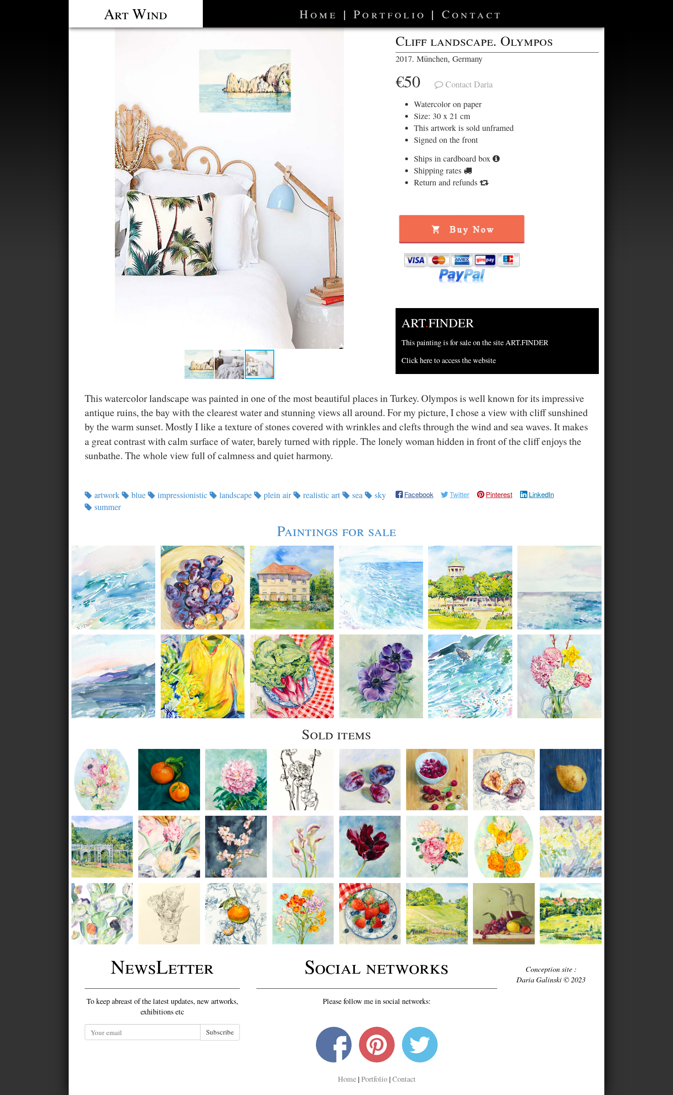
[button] (229, 188)
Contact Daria (469, 84)
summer (106, 506)
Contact (472, 14)
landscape (235, 494)
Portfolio (389, 14)
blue (138, 494)
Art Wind (135, 13)
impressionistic (182, 494)
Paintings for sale (336, 530)
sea (357, 494)
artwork (107, 494)
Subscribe (220, 1031)
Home (318, 14)
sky (379, 494)
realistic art (321, 494)
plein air (277, 494)
